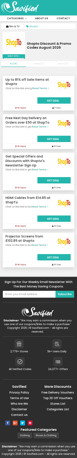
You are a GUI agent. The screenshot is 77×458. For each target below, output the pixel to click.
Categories (16, 18)
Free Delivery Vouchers (57, 392)
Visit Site (13, 56)
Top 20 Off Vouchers (58, 398)
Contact (63, 18)
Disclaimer (19, 409)
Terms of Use (19, 398)
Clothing (25, 435)
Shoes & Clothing (46, 435)
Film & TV (14, 26)
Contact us (19, 415)
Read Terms (40, 88)
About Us (41, 18)
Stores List (57, 404)
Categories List (58, 409)
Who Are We (19, 404)
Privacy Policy (19, 392)
